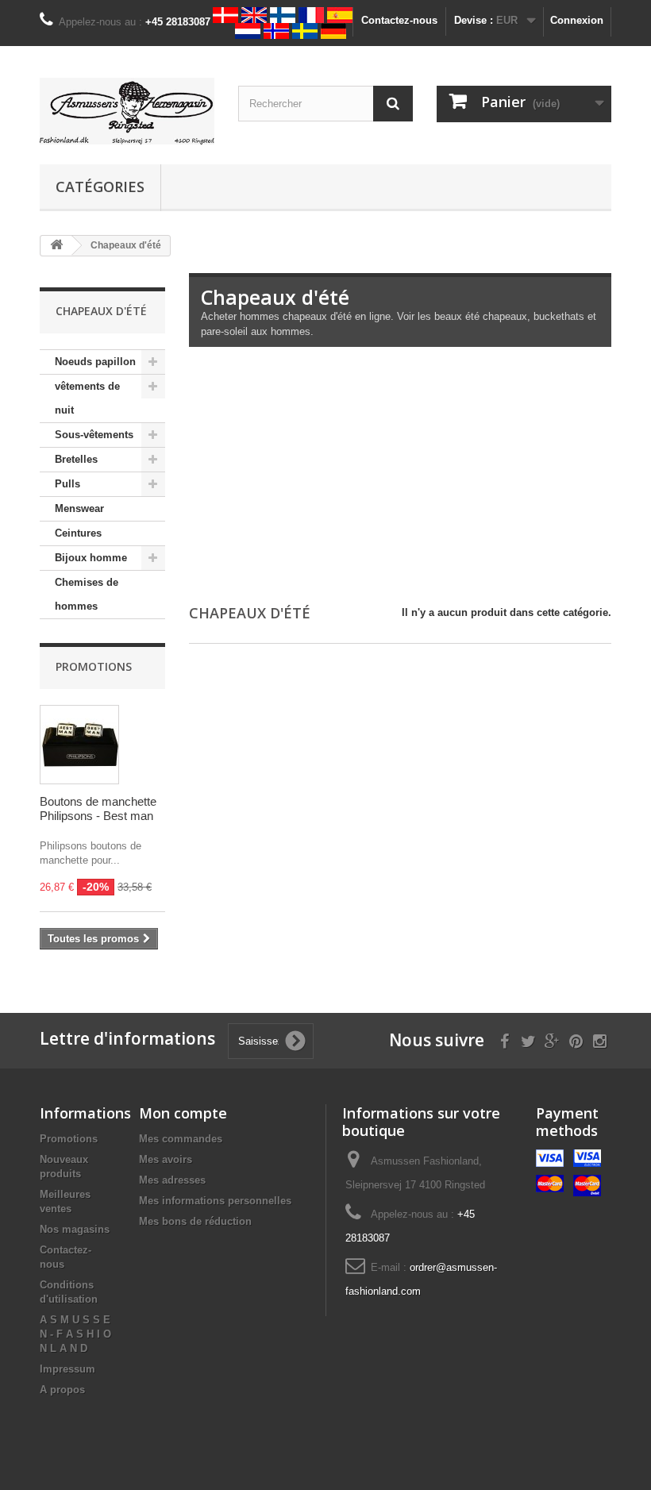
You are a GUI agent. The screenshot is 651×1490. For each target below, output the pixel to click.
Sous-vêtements (94, 435)
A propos (62, 1390)
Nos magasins (75, 1229)
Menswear (79, 508)
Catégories (100, 186)
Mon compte (183, 1112)
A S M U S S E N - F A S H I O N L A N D (75, 1334)
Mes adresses (172, 1180)
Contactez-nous (399, 20)
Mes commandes (180, 1139)
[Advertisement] (400, 479)
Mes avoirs (165, 1159)
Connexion (576, 20)
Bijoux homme (91, 558)
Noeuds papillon (95, 362)
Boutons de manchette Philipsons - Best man (98, 808)
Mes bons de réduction (195, 1221)
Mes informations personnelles (215, 1201)
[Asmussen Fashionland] (127, 111)
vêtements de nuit (87, 398)
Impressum (67, 1369)
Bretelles (76, 459)
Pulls (67, 484)
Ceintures (78, 533)
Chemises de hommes (86, 594)
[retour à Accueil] (56, 246)
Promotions (94, 666)
